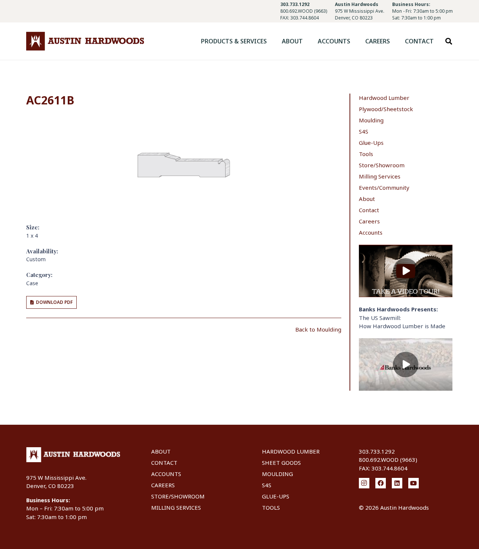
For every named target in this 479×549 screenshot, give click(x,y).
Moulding (371, 120)
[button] (272, 41)
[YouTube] (413, 483)
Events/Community (384, 187)
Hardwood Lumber (384, 97)
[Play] (405, 271)
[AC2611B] (184, 122)
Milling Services (379, 176)
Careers (369, 221)
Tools (366, 154)
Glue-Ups (371, 142)
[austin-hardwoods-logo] (85, 41)
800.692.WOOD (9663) (303, 11)
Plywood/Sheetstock (386, 109)
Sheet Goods (281, 462)
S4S (363, 131)
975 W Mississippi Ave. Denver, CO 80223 (359, 14)
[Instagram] (364, 483)
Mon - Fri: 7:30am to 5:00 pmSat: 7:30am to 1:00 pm (422, 14)
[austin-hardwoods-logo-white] (73, 454)
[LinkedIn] (397, 483)
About (367, 198)
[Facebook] (380, 483)
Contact (369, 210)
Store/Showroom (382, 165)
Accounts (370, 232)
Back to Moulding (318, 329)
